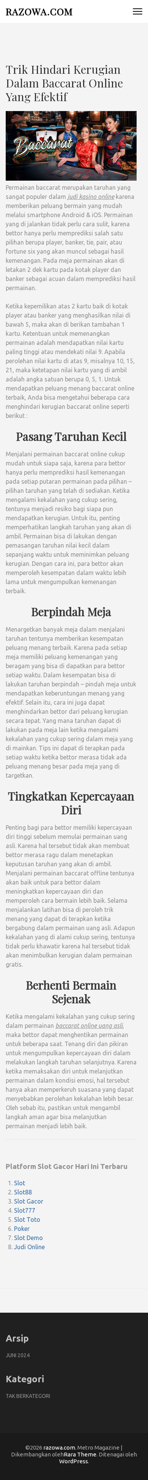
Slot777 (24, 1210)
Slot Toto (27, 1219)
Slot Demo (28, 1237)
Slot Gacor (28, 1201)
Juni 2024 (18, 1355)
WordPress (73, 1461)
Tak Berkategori (28, 1396)
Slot (19, 1183)
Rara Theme (80, 1454)
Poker (22, 1228)
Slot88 (23, 1192)
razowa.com (39, 11)
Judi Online (29, 1246)
